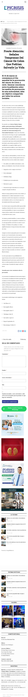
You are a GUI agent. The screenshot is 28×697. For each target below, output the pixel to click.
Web (3, 384)
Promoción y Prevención (16, 48)
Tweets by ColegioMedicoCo (7, 550)
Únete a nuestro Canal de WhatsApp (15, 408)
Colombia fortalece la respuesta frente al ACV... (16, 524)
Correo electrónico (7, 377)
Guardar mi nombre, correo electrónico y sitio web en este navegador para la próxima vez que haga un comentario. (14, 395)
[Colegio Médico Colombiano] (14, 9)
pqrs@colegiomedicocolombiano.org (12, 685)
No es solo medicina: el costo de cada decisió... (16, 542)
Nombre (4, 370)
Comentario (5, 354)
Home (3, 21)
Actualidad (8, 48)
